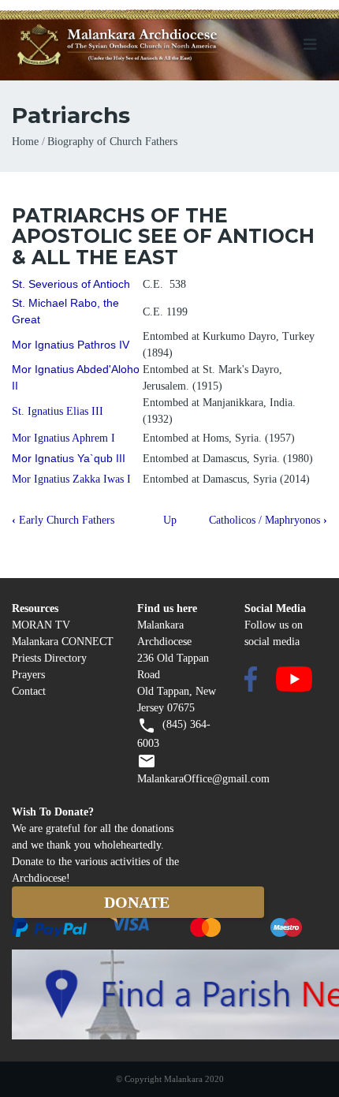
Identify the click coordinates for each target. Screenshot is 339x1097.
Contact (29, 691)
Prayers (28, 675)
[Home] (143, 45)
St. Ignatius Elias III (57, 411)
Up (170, 520)
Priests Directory (49, 658)
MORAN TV (41, 625)
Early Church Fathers (63, 520)
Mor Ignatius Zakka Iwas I (71, 479)
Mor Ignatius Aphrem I (63, 438)
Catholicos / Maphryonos (268, 520)
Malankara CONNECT (63, 641)
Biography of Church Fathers (112, 141)
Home (25, 141)
